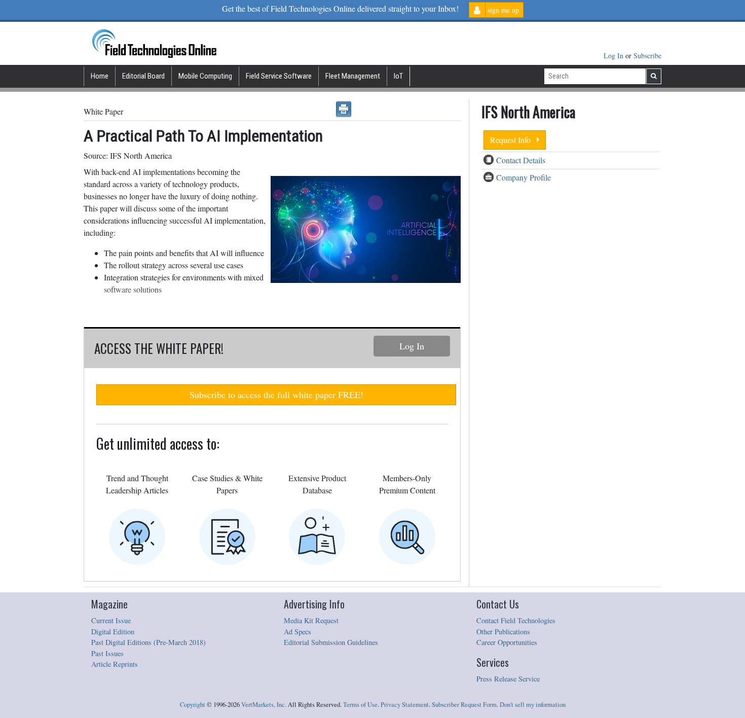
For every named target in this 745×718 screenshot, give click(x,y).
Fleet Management (352, 76)
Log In (614, 55)
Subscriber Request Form (464, 704)
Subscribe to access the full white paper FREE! (276, 394)
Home (99, 76)
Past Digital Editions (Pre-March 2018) (148, 642)
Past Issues (107, 653)
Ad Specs (297, 631)
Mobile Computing (205, 76)
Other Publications (503, 631)
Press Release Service (508, 679)
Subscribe (647, 55)
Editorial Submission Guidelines (331, 642)
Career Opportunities (506, 642)
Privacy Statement (405, 704)
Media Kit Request (311, 620)
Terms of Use (360, 704)
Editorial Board (143, 76)
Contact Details (520, 160)
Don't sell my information (533, 704)
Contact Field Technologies (515, 620)
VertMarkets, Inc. (263, 704)
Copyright (192, 704)
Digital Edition (112, 631)
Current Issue (111, 620)
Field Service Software (279, 76)
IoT (398, 76)
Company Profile (523, 177)
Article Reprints (114, 664)
